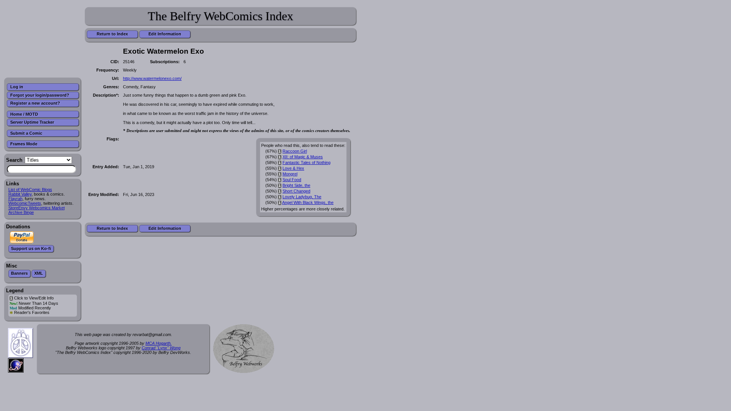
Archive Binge (21, 212)
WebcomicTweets (24, 203)
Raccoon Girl (295, 151)
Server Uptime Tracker (32, 122)
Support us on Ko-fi (31, 248)
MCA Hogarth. (158, 343)
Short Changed (296, 191)
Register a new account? (35, 103)
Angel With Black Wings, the (308, 202)
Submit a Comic (26, 133)
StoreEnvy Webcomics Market (36, 208)
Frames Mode (23, 144)
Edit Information (164, 34)
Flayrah (15, 198)
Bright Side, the (296, 185)
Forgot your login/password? (39, 95)
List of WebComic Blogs (30, 189)
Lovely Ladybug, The (302, 196)
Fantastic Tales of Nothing (306, 162)
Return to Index (112, 34)
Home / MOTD (24, 114)
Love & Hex (293, 168)
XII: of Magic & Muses (303, 157)
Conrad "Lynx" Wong (161, 348)
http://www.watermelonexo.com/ (152, 78)
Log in (16, 86)
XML (38, 273)
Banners (19, 273)
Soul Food (292, 179)
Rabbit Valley (20, 194)
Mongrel (290, 174)
